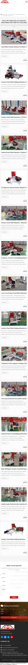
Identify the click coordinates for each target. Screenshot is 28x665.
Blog (6, 14)
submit (14, 597)
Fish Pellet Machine (11, 14)
